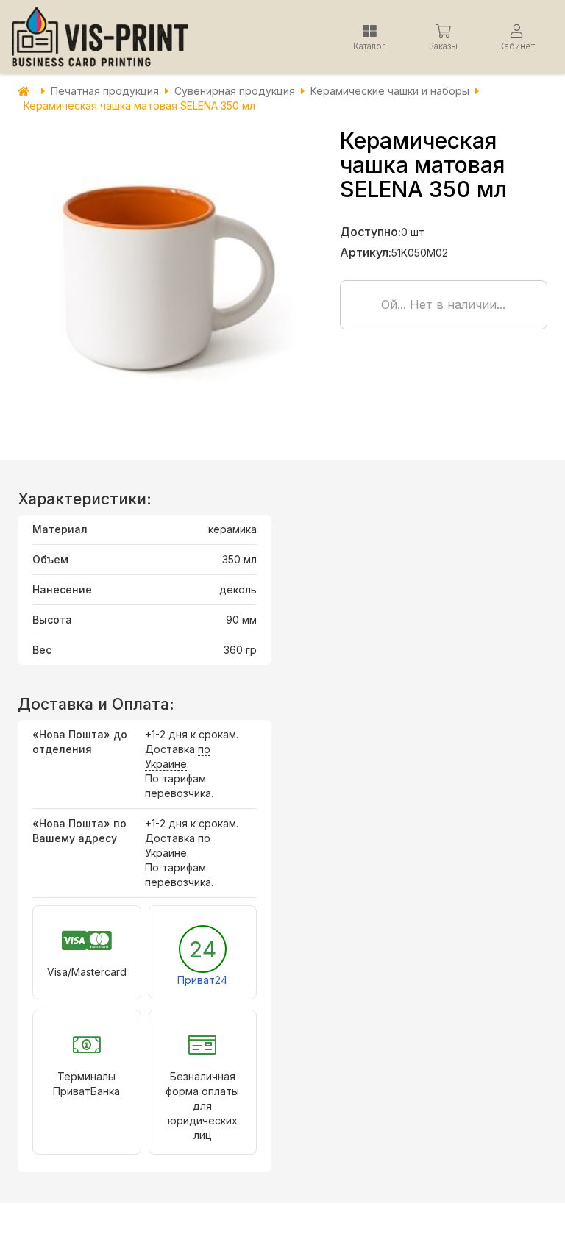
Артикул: (365, 252)
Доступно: (370, 231)
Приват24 (202, 980)
